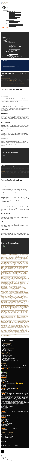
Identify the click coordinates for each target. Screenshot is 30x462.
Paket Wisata (5, 27)
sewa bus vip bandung (22, 329)
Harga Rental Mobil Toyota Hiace (10, 360)
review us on (3, 372)
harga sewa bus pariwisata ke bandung (17, 274)
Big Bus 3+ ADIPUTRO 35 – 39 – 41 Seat (14, 18)
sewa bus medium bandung (10, 308)
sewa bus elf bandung (9, 301)
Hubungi (5, 28)
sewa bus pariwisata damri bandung (12, 318)
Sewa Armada (5, 10)
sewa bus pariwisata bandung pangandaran (16, 316)
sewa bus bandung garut (9, 292)
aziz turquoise (4, 408)
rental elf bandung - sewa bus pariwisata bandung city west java (13, 283)
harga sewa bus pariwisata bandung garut (12, 266)
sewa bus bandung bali (12, 291)
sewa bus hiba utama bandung (11, 303)
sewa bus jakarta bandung (10, 305)
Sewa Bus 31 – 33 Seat (7, 346)
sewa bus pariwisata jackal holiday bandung (15, 321)
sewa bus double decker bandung (11, 300)
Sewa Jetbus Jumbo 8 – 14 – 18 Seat (7, 343)
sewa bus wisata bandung (17, 330)
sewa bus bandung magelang (9, 295)
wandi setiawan (4, 420)
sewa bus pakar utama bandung (17, 311)
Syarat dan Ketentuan (7, 350)
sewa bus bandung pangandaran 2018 (11, 297)
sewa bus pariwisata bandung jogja (11, 315)
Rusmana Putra (4, 375)
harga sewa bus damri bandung (14, 259)
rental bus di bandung (8, 281)
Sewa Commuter (10, 20)
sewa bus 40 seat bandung (10, 288)
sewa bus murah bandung (20, 310)
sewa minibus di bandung (10, 332)
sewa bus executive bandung (20, 301)
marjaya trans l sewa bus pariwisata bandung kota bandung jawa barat (15, 279)
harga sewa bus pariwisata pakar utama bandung (14, 275)
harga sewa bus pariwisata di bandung (14, 271)
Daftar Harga (6, 349)
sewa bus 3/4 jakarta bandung (10, 287)
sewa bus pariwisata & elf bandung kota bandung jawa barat (14, 312)
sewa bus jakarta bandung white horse (11, 307)
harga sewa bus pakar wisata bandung (12, 263)
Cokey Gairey (4, 390)
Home (4, 6)
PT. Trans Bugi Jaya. (13, 445)
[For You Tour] (4, 2)
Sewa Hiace (6, 359)
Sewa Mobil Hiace (7, 355)
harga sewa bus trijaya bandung (11, 278)
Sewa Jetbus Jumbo (10, 23)
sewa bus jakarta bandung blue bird (10, 306)
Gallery (4, 8)
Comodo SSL (4, 441)
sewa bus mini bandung (9, 310)
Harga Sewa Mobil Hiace (9, 358)
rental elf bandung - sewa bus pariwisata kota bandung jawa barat (14, 284)
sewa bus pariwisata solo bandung (11, 325)
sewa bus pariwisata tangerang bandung (18, 326)
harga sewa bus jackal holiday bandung (13, 261)
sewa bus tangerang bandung (10, 329)
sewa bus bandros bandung (10, 289)
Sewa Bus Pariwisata (10, 11)
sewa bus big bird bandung (11, 298)
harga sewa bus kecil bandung (12, 262)
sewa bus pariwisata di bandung (18, 320)
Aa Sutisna (3, 380)
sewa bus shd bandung (15, 327)
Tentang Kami (5, 7)
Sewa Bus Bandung (5, 78)
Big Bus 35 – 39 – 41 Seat (8, 348)
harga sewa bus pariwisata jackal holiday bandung (13, 273)
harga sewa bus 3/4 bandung (10, 256)
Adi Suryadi (3, 385)
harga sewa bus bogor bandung (16, 258)
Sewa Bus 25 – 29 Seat (7, 345)
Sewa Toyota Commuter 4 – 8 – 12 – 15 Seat (14, 22)
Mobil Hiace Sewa (7, 356)
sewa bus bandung (20, 289)
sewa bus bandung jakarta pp (14, 293)
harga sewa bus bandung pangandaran (11, 257)
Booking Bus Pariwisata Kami (17, 83)
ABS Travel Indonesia (5, 415)
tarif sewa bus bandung (9, 334)
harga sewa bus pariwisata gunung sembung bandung (14, 271)
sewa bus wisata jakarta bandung (16, 331)
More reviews (4, 429)
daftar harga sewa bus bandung (7, 254)
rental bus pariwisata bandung (19, 281)
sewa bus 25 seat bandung (10, 286)
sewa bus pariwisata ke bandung (11, 322)
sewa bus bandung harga (20, 292)
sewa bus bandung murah (21, 295)
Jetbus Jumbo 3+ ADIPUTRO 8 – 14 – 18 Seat (16, 25)
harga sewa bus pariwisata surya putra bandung (13, 276)
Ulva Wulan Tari (4, 425)
